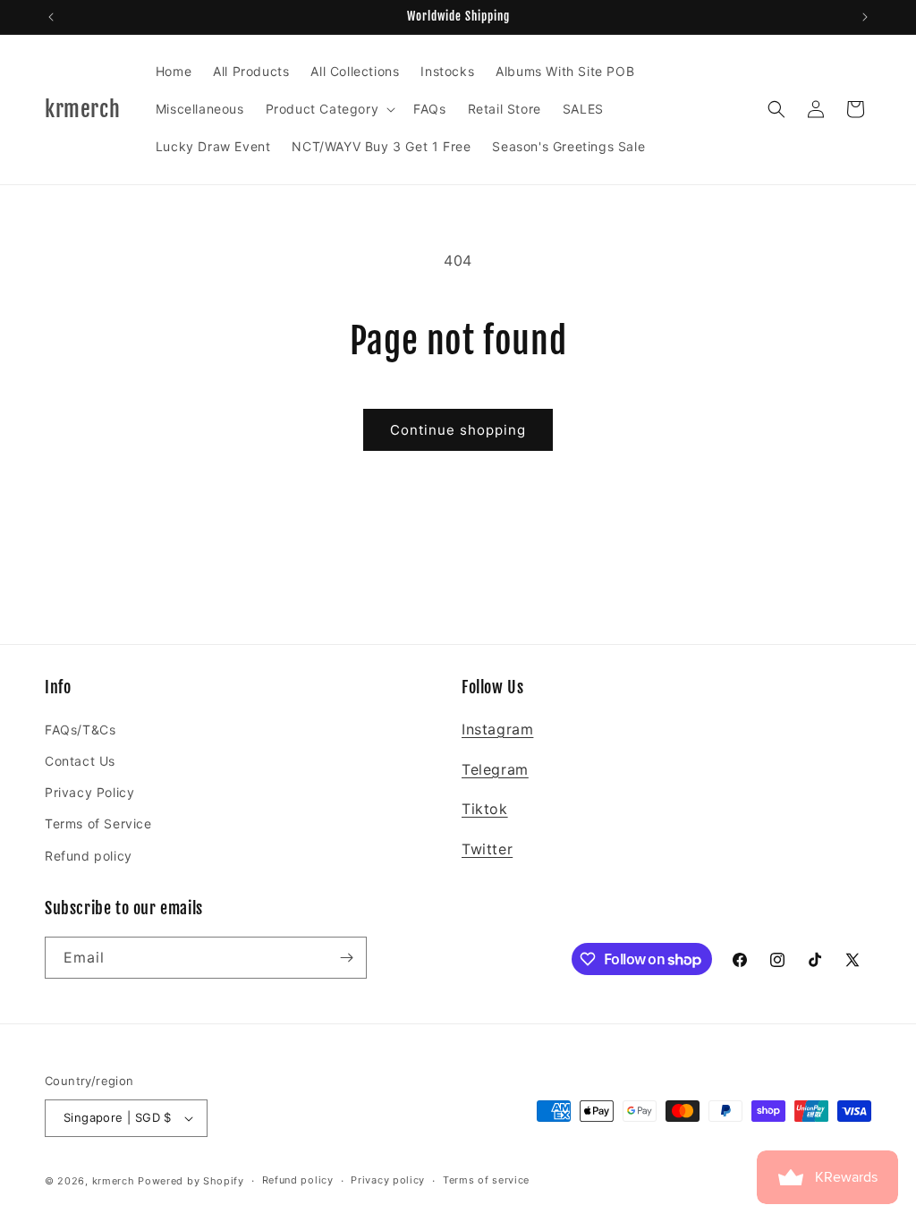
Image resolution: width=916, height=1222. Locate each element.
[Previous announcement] (51, 17)
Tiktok (485, 809)
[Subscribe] (346, 958)
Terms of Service (98, 823)
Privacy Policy (89, 792)
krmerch (113, 1181)
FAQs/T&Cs (80, 729)
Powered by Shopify (191, 1181)
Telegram (495, 769)
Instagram (497, 729)
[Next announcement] (865, 17)
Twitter (487, 849)
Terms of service (486, 1180)
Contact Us (80, 760)
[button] (329, 109)
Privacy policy (388, 1180)
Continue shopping (458, 429)
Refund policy (88, 855)
